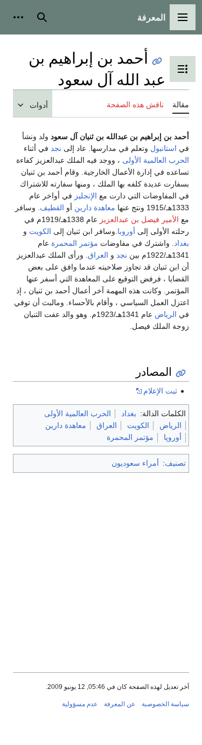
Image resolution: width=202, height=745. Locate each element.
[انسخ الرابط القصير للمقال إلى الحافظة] (157, 61)
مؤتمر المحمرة (74, 243)
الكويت (40, 231)
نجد (56, 148)
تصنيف (175, 463)
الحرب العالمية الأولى (155, 160)
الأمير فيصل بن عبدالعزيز (139, 219)
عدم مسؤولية (79, 704)
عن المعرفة (119, 704)
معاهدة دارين (94, 207)
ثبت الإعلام (160, 391)
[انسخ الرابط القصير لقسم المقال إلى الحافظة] (180, 373)
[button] (183, 17)
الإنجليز (85, 195)
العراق (98, 255)
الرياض (166, 314)
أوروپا (173, 437)
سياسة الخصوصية (165, 704)
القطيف (52, 207)
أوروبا (126, 231)
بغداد (181, 243)
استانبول (163, 148)
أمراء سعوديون (135, 463)
